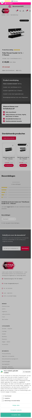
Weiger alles (16, 405)
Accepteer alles (16, 415)
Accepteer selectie (16, 410)
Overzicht (27, 371)
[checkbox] (6, 396)
